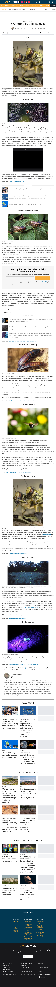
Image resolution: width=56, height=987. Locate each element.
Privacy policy (25, 967)
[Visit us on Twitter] (19, 2)
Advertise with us (9, 971)
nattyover (25, 668)
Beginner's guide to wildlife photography (40, 926)
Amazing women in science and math (28, 929)
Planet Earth (34, 5)
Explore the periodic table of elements (28, 933)
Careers (40, 971)
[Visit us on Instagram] (22, 2)
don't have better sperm (31, 607)
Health (21, 5)
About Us (41, 963)
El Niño (45, 9)
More (46, 5)
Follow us (43, 32)
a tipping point (47, 534)
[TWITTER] (12, 677)
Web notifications (27, 971)
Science (27, 5)
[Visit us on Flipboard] (26, 2)
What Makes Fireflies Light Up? (17, 618)
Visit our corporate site (30, 952)
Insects (30, 21)
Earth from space (16, 925)
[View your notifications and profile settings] (49, 2)
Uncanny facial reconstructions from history (28, 938)
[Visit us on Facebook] (17, 2)
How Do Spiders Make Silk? (16, 181)
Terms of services (22, 281)
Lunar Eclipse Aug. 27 (34, 9)
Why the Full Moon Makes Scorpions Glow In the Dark (24, 664)
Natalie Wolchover (21, 28)
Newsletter (51, 32)
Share (6, 32)
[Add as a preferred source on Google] (28, 956)
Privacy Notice (45, 281)
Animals (7, 5)
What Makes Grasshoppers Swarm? (19, 553)
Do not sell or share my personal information (45, 976)
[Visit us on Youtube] (24, 2)
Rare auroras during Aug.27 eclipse (17, 9)
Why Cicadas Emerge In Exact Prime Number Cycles (23, 341)
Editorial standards (9, 974)
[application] (28, 159)
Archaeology (14, 5)
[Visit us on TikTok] (29, 2)
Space (41, 5)
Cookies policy (43, 967)
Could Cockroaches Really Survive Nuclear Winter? (23, 401)
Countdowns (42, 28)
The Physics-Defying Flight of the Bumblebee (18, 472)
